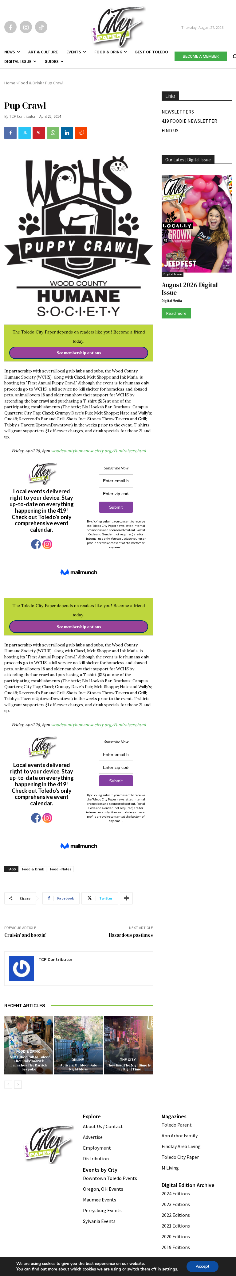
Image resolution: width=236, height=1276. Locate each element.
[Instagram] (26, 27)
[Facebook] (10, 27)
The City (128, 1060)
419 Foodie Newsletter (189, 121)
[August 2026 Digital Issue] (197, 224)
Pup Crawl (54, 83)
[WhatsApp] (53, 133)
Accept (202, 1266)
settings (169, 1269)
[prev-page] (8, 1085)
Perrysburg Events (102, 1210)
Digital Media (172, 301)
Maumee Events (99, 1200)
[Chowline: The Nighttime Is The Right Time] (128, 1045)
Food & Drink (30, 83)
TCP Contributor (22, 116)
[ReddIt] (81, 133)
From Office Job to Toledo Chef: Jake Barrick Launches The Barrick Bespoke (28, 1063)
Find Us (170, 130)
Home (9, 83)
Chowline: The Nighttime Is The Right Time (128, 1067)
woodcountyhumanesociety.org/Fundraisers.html (98, 450)
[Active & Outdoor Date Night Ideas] (78, 1045)
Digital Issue (172, 274)
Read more (176, 313)
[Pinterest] (39, 133)
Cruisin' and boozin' (25, 935)
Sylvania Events (99, 1221)
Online (78, 1060)
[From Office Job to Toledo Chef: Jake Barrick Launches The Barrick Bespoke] (28, 1045)
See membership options (79, 353)
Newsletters (178, 112)
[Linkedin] (67, 133)
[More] (126, 898)
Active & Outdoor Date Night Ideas (78, 1067)
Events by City (100, 1169)
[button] (234, 55)
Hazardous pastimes (131, 935)
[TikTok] (41, 27)
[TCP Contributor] (21, 968)
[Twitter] (24, 133)
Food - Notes (60, 869)
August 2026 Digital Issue (190, 288)
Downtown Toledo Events (110, 1178)
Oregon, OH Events (103, 1189)
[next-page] (18, 1085)
